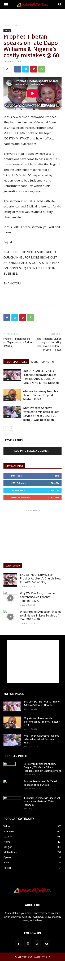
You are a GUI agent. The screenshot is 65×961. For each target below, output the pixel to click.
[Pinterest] (33, 69)
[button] (5, 4)
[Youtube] (46, 943)
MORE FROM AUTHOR (43, 361)
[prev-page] (5, 428)
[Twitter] (25, 69)
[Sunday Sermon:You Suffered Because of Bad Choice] (12, 785)
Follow (55, 483)
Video (7, 379)
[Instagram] (27, 943)
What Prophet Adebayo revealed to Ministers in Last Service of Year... (41, 739)
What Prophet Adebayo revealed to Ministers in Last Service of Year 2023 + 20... (41, 615)
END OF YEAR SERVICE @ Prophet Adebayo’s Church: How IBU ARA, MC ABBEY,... (40, 578)
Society (16, 25)
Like (57, 475)
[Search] (60, 4)
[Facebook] (17, 69)
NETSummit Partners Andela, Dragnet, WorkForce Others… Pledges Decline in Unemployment (42, 767)
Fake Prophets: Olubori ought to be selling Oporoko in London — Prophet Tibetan (49, 344)
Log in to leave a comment (32, 450)
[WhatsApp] (41, 69)
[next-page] (11, 428)
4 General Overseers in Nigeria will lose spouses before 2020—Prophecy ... (42, 801)
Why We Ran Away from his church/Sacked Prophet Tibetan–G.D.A (40, 395)
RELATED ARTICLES (16, 361)
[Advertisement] (32, 15)
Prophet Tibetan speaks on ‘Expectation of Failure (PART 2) (17, 342)
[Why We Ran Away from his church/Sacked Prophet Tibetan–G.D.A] (12, 395)
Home (6, 25)
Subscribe (53, 497)
